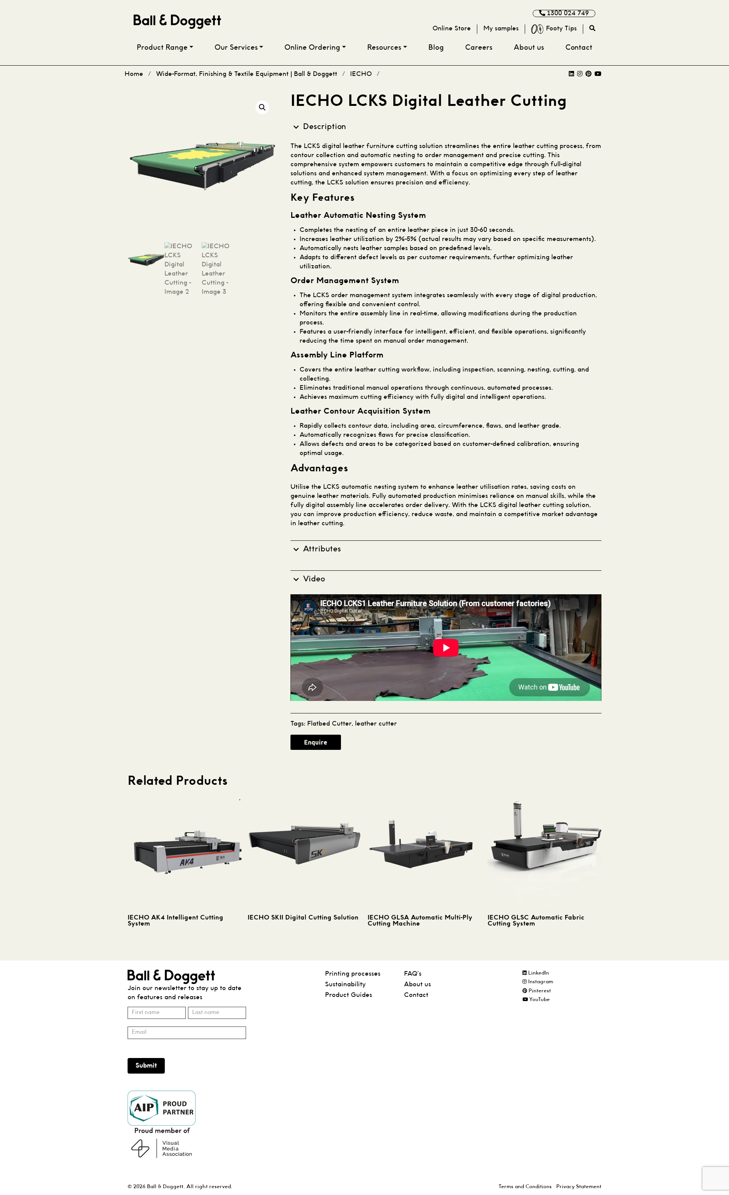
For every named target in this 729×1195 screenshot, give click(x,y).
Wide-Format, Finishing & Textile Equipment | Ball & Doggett (246, 74)
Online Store (451, 28)
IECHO (361, 74)
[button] (262, 107)
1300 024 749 (567, 13)
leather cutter (376, 724)
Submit (146, 1066)
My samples (501, 28)
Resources (384, 48)
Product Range (162, 48)
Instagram (540, 981)
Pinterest (539, 991)
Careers (478, 48)
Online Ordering (312, 48)
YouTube (539, 999)
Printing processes (352, 974)
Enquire (315, 742)
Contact (578, 48)
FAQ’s (412, 974)
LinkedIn (538, 973)
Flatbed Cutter (329, 724)
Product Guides (348, 995)
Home (134, 74)
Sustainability (345, 984)
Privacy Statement (578, 1186)
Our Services (236, 48)
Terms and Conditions (525, 1186)
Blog (436, 48)
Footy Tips (561, 28)
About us (529, 48)
